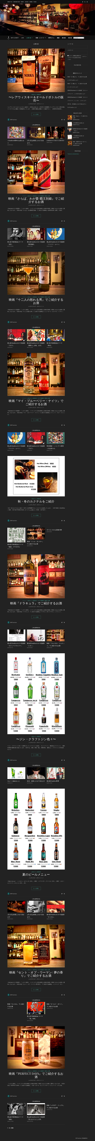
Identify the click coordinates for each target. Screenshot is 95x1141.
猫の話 (70, 37)
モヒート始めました (13, 781)
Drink (31, 1)
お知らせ (34, 94)
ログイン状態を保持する (75, 55)
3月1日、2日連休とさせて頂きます (76, 104)
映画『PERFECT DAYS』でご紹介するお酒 (36, 1075)
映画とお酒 (47, 196)
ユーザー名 (70, 44)
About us (9, 1)
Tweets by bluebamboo (73, 154)
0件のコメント (40, 104)
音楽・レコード (40, 37)
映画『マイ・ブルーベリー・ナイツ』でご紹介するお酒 (36, 402)
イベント (24, 196)
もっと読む (36, 114)
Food (35, 1)
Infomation (16, 1)
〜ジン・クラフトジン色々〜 (36, 739)
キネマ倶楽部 (41, 196)
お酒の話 (28, 37)
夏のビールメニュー (36, 874)
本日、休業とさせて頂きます (36, 781)
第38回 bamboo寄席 (53, 781)
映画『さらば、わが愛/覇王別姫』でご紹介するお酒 (36, 200)
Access (26, 1)
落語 (58, 37)
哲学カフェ (51, 37)
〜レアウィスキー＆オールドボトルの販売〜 (36, 98)
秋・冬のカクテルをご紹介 (36, 501)
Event (22, 1)
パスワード (70, 50)
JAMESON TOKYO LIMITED (55, 140)
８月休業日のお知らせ (78, 123)
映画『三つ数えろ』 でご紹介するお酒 (77, 76)
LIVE (22, 37)
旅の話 (64, 37)
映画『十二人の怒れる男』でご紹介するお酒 (36, 301)
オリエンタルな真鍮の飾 (54, 530)
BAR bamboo (13, 119)
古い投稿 (11, 1128)
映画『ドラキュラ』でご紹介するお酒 (36, 603)
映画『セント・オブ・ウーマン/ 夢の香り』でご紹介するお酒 (36, 973)
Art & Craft (15, 37)
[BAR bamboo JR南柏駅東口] (47, 19)
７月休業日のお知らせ (78, 135)
